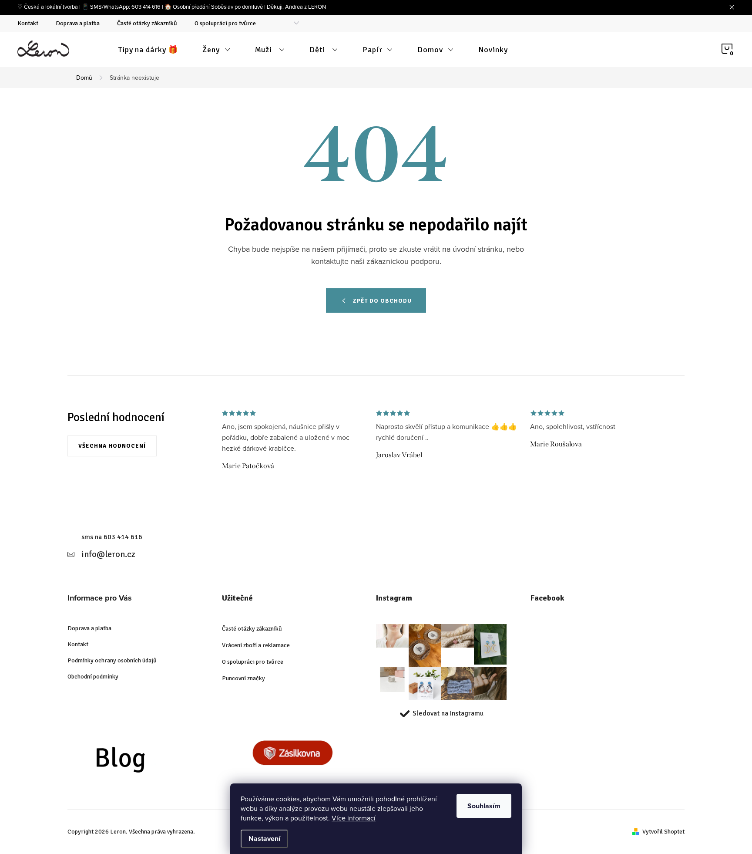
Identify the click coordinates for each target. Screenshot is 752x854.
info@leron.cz (108, 554)
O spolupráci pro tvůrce (225, 23)
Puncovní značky (243, 678)
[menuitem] (148, 49)
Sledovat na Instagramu (448, 713)
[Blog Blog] (137, 761)
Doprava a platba (78, 23)
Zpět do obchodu (382, 300)
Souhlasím (483, 806)
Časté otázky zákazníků (147, 23)
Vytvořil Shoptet (663, 831)
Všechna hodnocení (112, 445)
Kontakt (27, 23)
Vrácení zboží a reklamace (256, 645)
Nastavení (264, 839)
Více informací (354, 818)
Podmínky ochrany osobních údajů (112, 660)
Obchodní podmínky (92, 676)
